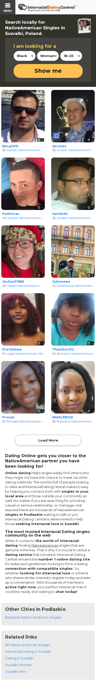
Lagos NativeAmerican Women (28, 353)
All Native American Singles (27, 645)
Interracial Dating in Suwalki (28, 651)
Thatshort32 (63, 349)
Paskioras (10, 214)
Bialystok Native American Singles (33, 617)
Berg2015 (10, 146)
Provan (8, 417)
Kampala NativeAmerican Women (29, 421)
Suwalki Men (15, 671)
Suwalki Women (18, 665)
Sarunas (59, 146)
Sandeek (60, 214)
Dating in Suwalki (19, 658)
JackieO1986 (13, 281)
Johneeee (61, 281)
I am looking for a (35, 46)
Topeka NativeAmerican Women (29, 286)
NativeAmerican (44, 545)
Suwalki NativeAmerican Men (27, 150)
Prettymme (12, 349)
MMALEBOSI (62, 417)
